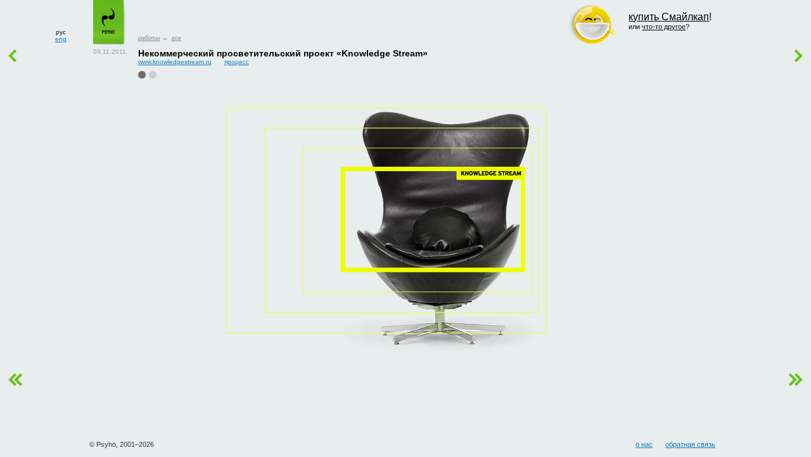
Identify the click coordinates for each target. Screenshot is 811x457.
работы (149, 38)
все (176, 38)
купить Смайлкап (669, 16)
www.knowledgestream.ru (175, 61)
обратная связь (690, 444)
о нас (644, 444)
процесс (236, 61)
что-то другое (664, 26)
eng (61, 38)
